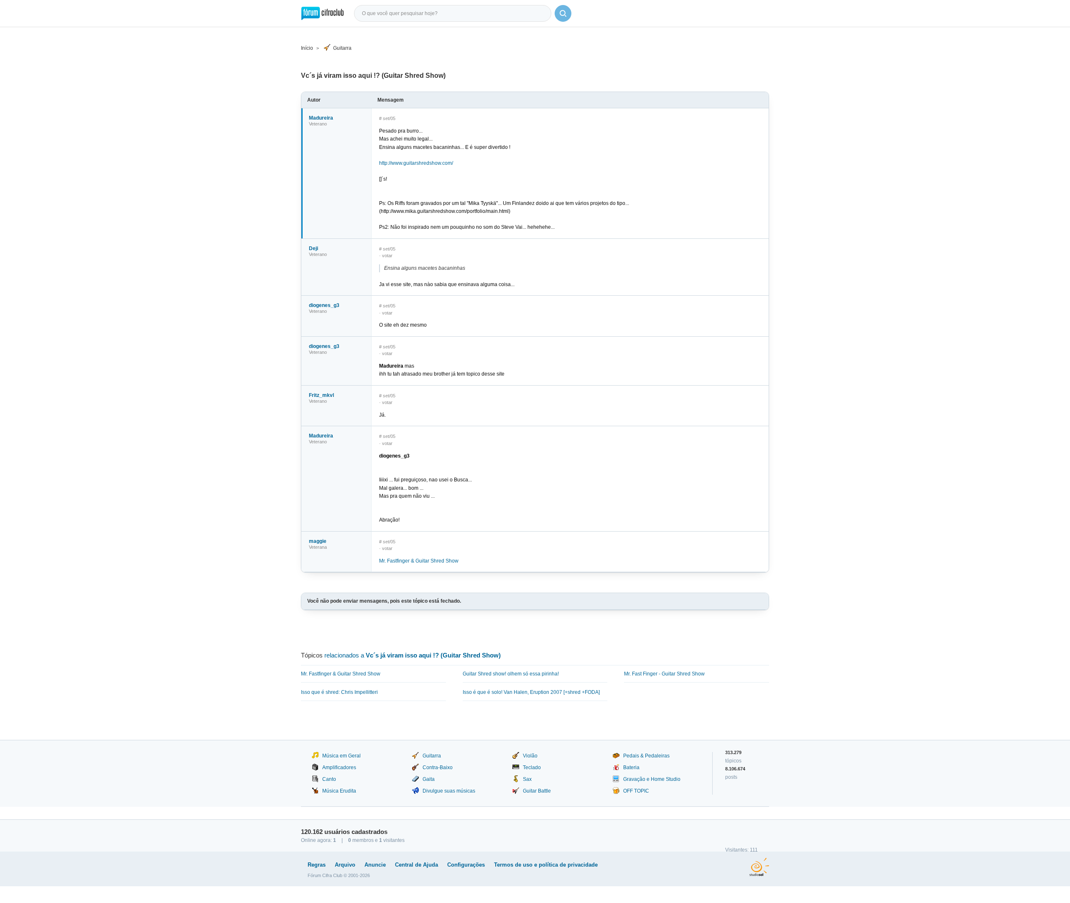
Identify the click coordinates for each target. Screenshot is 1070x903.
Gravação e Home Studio (651, 779)
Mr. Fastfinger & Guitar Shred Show (419, 561)
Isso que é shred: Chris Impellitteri (339, 692)
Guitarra (342, 48)
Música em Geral (341, 756)
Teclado (532, 767)
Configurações (466, 865)
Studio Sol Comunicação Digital (759, 867)
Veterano (318, 123)
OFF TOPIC (636, 791)
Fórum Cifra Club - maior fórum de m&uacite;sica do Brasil (322, 13)
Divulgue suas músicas (449, 791)
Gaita (429, 779)
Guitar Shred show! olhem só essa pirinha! (511, 674)
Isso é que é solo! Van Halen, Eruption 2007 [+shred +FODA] (531, 692)
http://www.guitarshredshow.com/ (416, 163)
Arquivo (345, 865)
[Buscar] (563, 13)
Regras (317, 865)
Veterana (318, 547)
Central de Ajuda (416, 865)
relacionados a (412, 655)
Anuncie (375, 865)
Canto (329, 779)
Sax (527, 779)
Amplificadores (339, 767)
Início (307, 48)
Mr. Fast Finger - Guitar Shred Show (664, 674)
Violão (530, 756)
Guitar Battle (537, 791)
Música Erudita (339, 791)
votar (387, 255)
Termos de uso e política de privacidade (546, 865)
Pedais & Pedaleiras (646, 756)
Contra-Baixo (438, 767)
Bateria (631, 767)
